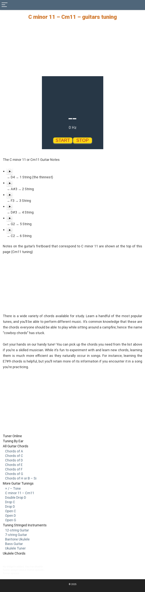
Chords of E (14, 465)
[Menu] (4, 5)
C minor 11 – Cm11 (19, 493)
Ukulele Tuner (15, 548)
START (63, 140)
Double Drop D (15, 497)
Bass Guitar (14, 544)
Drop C (10, 502)
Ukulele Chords (14, 553)
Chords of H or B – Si (20, 478)
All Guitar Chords (15, 446)
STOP (82, 140)
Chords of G (14, 474)
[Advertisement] (72, 50)
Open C (10, 511)
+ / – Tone (13, 488)
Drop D (10, 506)
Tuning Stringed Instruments (25, 525)
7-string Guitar (16, 535)
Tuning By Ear (13, 441)
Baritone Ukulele (17, 539)
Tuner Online (12, 436)
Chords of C (14, 456)
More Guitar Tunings (18, 483)
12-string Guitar (17, 530)
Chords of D (14, 460)
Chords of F (13, 469)
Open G (10, 520)
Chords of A (14, 451)
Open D (10, 516)
